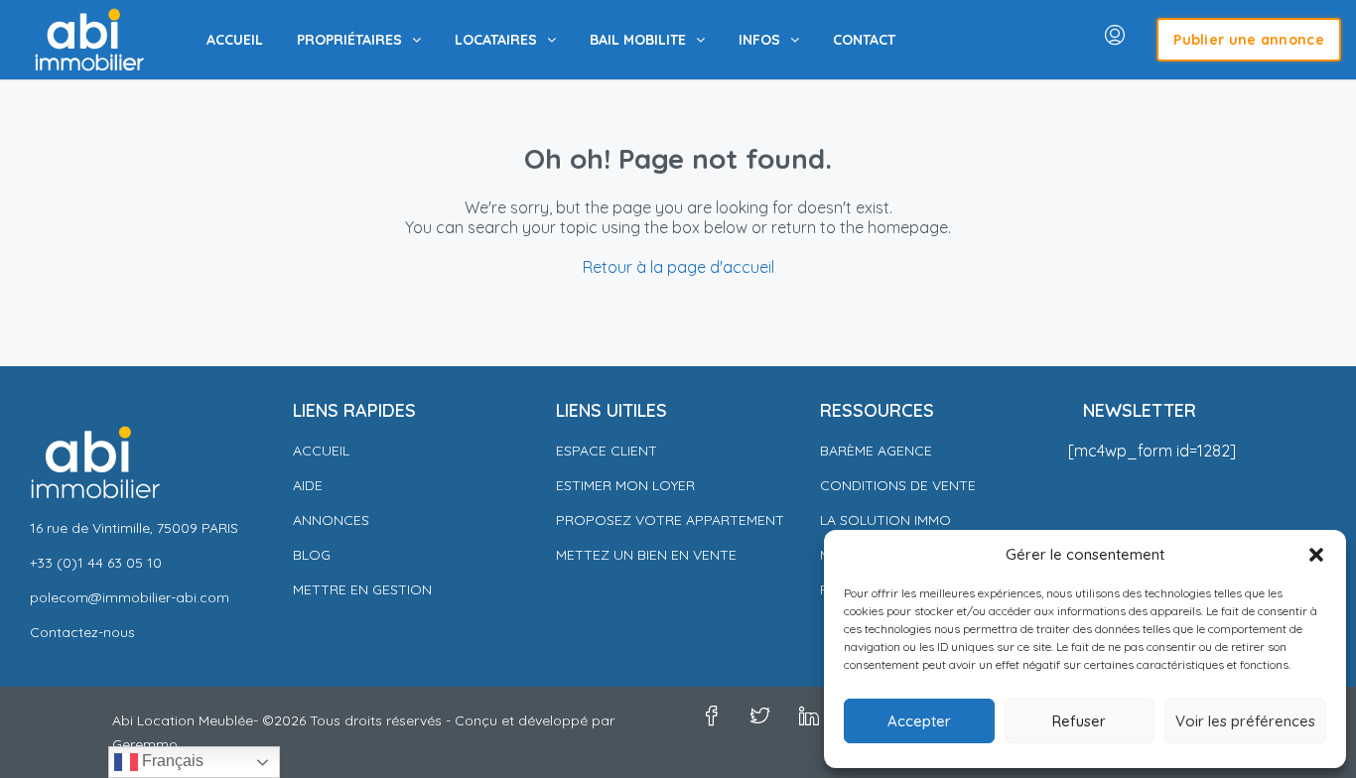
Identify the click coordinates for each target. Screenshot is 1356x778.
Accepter (919, 721)
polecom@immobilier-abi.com (129, 597)
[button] (1316, 555)
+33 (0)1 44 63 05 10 (96, 563)
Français (170, 760)
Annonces (331, 520)
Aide (308, 485)
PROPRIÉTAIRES (349, 40)
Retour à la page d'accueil (678, 267)
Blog (312, 555)
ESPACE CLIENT (606, 450)
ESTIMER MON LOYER (625, 485)
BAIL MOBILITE (638, 40)
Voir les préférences (1245, 721)
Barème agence (876, 450)
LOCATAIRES (496, 40)
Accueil (321, 450)
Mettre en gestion (362, 589)
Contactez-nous (82, 632)
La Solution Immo (885, 520)
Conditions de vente (898, 485)
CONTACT (864, 40)
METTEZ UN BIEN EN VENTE (646, 555)
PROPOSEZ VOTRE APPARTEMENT (670, 520)
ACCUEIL (234, 40)
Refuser (1079, 721)
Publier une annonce (1248, 40)
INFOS (759, 40)
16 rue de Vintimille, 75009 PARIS (134, 528)
